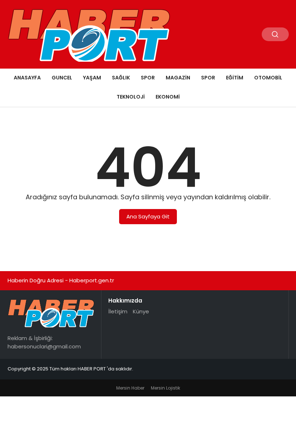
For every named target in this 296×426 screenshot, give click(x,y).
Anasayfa (27, 77)
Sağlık (121, 77)
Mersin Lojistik (165, 388)
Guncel (62, 77)
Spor (148, 77)
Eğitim (234, 77)
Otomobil (268, 77)
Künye (141, 311)
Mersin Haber (130, 388)
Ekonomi (168, 96)
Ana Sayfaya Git (148, 216)
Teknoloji (131, 96)
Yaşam (92, 77)
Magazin (178, 77)
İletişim (117, 311)
